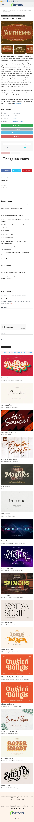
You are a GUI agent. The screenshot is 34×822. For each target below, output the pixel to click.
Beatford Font (5, 188)
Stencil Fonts (21, 543)
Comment (4, 307)
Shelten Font (5, 786)
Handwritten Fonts (6, 407)
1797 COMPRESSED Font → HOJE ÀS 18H (15, 272)
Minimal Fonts (5, 625)
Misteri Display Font (8, 568)
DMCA (13, 806)
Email (3, 340)
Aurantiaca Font (6, 405)
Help (7, 258)
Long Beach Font (7, 650)
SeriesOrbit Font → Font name (13, 269)
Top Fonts (21, 808)
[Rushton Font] (17, 365)
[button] (31, 5)
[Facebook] (18, 818)
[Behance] (15, 818)
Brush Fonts (4, 434)
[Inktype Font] (17, 501)
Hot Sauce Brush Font (8, 432)
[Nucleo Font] (17, 529)
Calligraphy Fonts (6, 733)
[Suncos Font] (17, 583)
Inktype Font (5, 514)
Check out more (17, 129)
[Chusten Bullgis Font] (17, 692)
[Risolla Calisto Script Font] (17, 447)
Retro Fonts (4, 380)
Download (18, 125)
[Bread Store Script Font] (17, 719)
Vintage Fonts (22, 15)
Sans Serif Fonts (13, 543)
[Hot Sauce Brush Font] (17, 420)
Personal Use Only (18, 121)
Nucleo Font (5, 541)
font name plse (9, 234)
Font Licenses (20, 806)
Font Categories (11, 10)
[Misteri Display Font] (17, 556)
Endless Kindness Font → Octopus (14, 215)
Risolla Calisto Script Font (10, 459)
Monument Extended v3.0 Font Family (19, 205)
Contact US (14, 808)
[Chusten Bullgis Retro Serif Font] (17, 664)
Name (3, 333)
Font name (8, 265)
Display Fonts (20, 10)
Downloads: (6, 116)
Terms (2, 806)
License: (5, 121)
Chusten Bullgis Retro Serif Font (12, 677)
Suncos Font (4, 180)
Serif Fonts (4, 489)
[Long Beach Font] (17, 637)
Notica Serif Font (7, 622)
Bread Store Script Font (9, 731)
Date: (4, 113)
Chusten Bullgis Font (8, 704)
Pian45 (3, 212)
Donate (17, 136)
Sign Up (9, 1)
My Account (17, 1)
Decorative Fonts (5, 15)
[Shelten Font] (17, 773)
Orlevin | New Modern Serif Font (14, 208)
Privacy (7, 806)
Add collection (18, 133)
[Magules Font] (17, 474)
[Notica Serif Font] (17, 610)
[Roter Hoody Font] (17, 746)
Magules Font (5, 486)
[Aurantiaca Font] (17, 393)
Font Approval (29, 806)
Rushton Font (5, 378)
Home (4, 10)
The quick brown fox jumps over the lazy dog (18, 159)
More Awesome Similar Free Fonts (18, 352)
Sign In (2, 1)
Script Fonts (11, 380)
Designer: (5, 119)
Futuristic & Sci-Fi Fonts (15, 679)
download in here (19, 103)
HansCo (15, 119)
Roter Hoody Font (7, 758)
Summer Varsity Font (11, 212)
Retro (7, 230)
